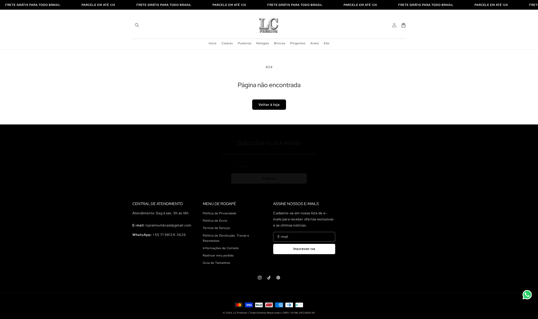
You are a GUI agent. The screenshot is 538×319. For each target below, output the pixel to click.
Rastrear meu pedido (218, 255)
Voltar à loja (269, 104)
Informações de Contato (221, 248)
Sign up (269, 178)
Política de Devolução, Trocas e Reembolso (226, 238)
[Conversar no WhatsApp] (527, 295)
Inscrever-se (304, 249)
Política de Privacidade (219, 213)
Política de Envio (215, 220)
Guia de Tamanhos (216, 263)
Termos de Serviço (216, 228)
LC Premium (240, 312)
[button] (137, 25)
